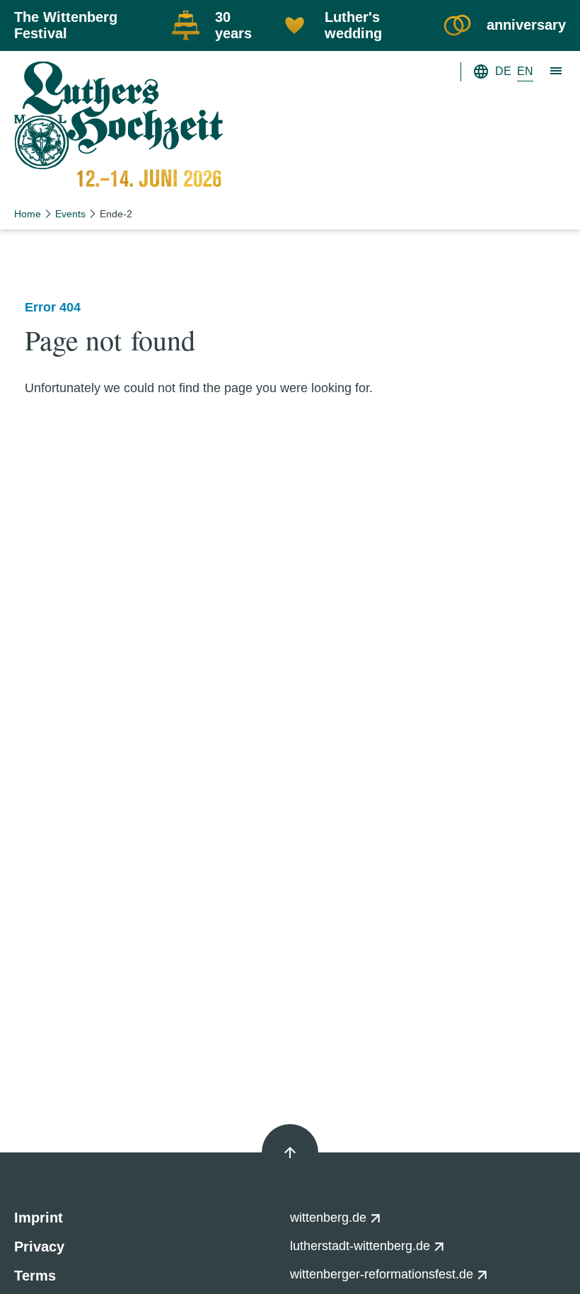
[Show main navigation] (556, 71)
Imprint (38, 1217)
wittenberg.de (330, 1217)
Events (70, 213)
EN (525, 71)
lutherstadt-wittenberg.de (362, 1246)
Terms (35, 1275)
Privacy (39, 1246)
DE (503, 71)
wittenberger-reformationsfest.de (383, 1274)
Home (27, 213)
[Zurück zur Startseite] (118, 126)
